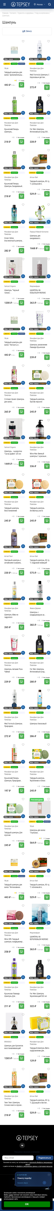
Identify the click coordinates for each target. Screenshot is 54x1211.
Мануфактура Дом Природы (37, 69)
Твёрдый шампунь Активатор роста (37, 509)
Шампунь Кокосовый (38, 723)
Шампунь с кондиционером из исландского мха (37, 613)
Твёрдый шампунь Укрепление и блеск (37, 779)
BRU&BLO (7, 1041)
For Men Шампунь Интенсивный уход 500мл (37, 670)
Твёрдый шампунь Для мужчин (13, 833)
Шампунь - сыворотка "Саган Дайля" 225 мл (13, 452)
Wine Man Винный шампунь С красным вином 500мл (38, 454)
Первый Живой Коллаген (39, 231)
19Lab (6, 68)
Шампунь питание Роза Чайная (13, 670)
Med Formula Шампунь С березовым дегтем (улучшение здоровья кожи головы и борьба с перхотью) (39, 75)
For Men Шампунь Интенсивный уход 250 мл (39, 130)
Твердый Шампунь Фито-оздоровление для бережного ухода (40, 1049)
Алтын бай (34, 177)
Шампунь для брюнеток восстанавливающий (13, 1046)
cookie (11, 1195)
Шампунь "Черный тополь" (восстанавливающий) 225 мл (13, 291)
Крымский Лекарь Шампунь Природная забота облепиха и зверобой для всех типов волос (14, 779)
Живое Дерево (35, 608)
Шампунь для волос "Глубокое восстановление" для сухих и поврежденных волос (39, 831)
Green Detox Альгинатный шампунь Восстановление (13, 239)
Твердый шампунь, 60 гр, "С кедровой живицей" (40, 561)
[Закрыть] (48, 1171)
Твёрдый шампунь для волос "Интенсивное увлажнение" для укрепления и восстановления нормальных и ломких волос (13, 885)
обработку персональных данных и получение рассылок (34, 1166)
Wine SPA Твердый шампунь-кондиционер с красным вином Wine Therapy (14, 940)
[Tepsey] (20, 4)
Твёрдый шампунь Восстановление (11, 509)
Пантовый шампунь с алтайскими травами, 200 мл (12, 561)
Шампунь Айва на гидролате (11, 615)
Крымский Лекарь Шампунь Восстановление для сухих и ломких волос (12, 130)
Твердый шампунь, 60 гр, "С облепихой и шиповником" (40, 885)
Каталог (13, 13)
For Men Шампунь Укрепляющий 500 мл (38, 994)
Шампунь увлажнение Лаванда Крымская (38, 345)
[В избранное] (23, 41)
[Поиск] (49, 4)
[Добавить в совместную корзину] (23, 58)
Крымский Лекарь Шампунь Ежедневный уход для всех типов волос (13, 184)
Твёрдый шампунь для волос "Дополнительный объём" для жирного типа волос (13, 73)
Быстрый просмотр (15, 50)
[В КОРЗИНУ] (21, 85)
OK (27, 1204)
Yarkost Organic (10, 286)
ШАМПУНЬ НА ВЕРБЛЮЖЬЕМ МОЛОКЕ (39, 937)
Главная (5, 13)
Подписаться (44, 1158)
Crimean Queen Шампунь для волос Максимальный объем (14, 400)
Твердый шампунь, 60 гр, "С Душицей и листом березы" (40, 1101)
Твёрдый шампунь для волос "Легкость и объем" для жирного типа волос (13, 343)
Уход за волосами (42, 13)
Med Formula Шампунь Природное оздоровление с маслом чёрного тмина (13, 724)
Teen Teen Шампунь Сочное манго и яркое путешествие (12, 1103)
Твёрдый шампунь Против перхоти (37, 400)
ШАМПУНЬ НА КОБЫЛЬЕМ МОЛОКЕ (38, 291)
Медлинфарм (35, 286)
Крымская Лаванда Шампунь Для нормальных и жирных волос (13, 994)
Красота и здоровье (25, 13)
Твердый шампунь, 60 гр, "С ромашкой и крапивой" (40, 182)
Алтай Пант (8, 556)
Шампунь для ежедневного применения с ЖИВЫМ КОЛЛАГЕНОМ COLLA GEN (39, 236)
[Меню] (4, 4)
